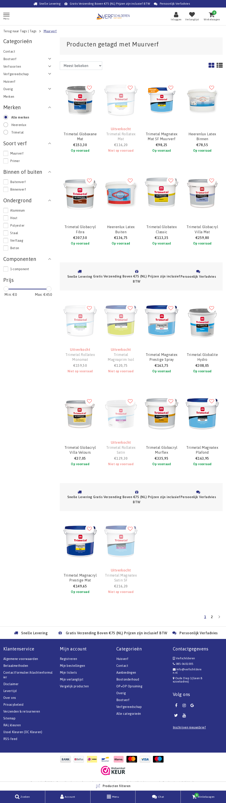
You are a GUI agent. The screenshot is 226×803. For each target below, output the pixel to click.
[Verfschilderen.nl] (113, 16)
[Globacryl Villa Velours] (80, 414)
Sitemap (9, 718)
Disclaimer (11, 684)
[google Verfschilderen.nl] (192, 705)
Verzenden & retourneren (21, 711)
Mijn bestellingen (72, 665)
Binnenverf (18, 189)
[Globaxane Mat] (80, 100)
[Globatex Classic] (162, 193)
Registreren (68, 659)
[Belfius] (80, 759)
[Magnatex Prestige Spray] (162, 321)
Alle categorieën (128, 713)
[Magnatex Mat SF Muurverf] (162, 100)
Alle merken (20, 117)
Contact (122, 665)
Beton (14, 248)
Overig (121, 693)
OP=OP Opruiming (129, 686)
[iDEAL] (93, 759)
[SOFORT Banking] (119, 759)
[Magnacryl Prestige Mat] (80, 541)
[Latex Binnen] (202, 100)
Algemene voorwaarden (20, 659)
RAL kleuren (12, 725)
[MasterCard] (132, 759)
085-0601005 (184, 663)
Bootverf (123, 700)
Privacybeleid (13, 704)
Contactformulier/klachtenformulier (28, 675)
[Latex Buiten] (121, 193)
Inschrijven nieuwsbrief (189, 727)
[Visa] (146, 759)
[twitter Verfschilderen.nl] (176, 715)
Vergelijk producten (74, 686)
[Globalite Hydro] (202, 321)
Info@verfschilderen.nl (187, 671)
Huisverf (122, 659)
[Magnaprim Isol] (121, 321)
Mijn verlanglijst (71, 679)
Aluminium (17, 210)
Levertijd (10, 691)
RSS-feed (10, 739)
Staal (14, 233)
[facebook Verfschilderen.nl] (176, 705)
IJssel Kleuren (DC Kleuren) (22, 732)
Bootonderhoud (127, 679)
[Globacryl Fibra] (80, 193)
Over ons (9, 698)
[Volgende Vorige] (219, 619)
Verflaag (16, 240)
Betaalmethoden (15, 665)
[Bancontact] (106, 759)
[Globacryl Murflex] (162, 414)
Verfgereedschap (129, 707)
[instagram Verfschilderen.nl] (184, 705)
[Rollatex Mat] (121, 100)
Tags (33, 31)
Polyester (17, 225)
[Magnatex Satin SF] (121, 541)
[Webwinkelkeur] (113, 770)
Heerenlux (18, 125)
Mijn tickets (68, 672)
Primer (15, 161)
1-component (19, 269)
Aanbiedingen (126, 672)
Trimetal (17, 132)
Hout (13, 218)
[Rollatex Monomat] (80, 321)
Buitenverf (18, 182)
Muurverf (50, 31)
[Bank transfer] (66, 759)
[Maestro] (159, 759)
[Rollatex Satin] (121, 414)
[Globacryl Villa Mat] (202, 193)
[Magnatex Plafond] (202, 414)
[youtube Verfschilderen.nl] (184, 715)
